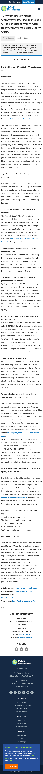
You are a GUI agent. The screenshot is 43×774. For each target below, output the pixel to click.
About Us (21, 720)
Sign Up (12, 2)
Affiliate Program (21, 712)
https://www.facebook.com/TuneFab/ (16, 598)
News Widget (21, 742)
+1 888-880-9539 (23, 668)
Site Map (32, 771)
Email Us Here (24, 634)
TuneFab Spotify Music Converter (18, 119)
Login (19, 2)
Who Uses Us (21, 723)
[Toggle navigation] (39, 8)
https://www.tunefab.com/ (26, 588)
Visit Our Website (25, 638)
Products (21, 699)
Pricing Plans (21, 702)
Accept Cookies (11, 766)
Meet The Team (21, 727)
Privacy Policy (12, 771)
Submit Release (28, 2)
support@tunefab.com (23, 591)
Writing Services (21, 708)
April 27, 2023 (22, 38)
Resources (21, 732)
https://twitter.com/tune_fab (24, 601)
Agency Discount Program (22, 705)
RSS (21, 739)
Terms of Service (23, 771)
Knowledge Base (21, 735)
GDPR (10, 760)
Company (21, 717)
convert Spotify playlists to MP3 (14, 497)
